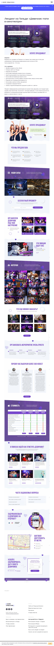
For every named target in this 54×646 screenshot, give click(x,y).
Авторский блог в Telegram (36, 619)
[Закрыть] (52, 5)
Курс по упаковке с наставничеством (15, 619)
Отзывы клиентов (32, 612)
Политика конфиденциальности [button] (12, 613)
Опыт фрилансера (10, 626)
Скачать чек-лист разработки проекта (38, 631)
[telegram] (7, 609)
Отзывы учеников (10, 623)
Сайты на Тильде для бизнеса (35, 606)
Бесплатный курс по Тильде (12, 621)
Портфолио (31, 610)
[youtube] (11, 609)
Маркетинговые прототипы (35, 608)
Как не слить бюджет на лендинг (36, 629)
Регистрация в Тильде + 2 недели (36, 621)
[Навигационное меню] (52, 2)
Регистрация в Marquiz (33, 623)
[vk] (9, 609)
